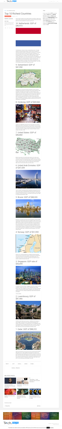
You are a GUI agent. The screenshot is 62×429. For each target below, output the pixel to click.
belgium (9, 22)
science (50, 21)
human (47, 17)
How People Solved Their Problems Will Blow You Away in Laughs (35, 397)
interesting (51, 17)
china (45, 14)
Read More (52, 427)
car (43, 14)
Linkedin (25, 363)
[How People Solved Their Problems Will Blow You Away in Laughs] (35, 392)
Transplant (44, 24)
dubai (52, 14)
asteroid (47, 13)
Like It (13, 363)
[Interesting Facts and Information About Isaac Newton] (23, 392)
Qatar (10, 23)
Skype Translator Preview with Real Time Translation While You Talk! (45, 415)
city (46, 14)
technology (54, 23)
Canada (56, 13)
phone (55, 20)
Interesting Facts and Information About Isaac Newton (21, 397)
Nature (49, 20)
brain (52, 13)
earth (54, 14)
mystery (44, 20)
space (49, 23)
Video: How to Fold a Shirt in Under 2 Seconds (16, 414)
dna (50, 14)
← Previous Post (7, 405)
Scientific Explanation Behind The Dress (7, 414)
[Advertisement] (31, 5)
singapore (8, 24)
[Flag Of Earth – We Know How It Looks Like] (23, 381)
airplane (45, 13)
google (55, 16)
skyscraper (53, 21)
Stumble (32, 363)
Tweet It (7, 363)
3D (43, 13)
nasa (47, 20)
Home (5, 10)
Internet (55, 17)
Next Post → (39, 405)
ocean (53, 20)
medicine (49, 18)
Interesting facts (8, 16)
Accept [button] (48, 427)
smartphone (44, 23)
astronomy (49, 13)
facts (52, 16)
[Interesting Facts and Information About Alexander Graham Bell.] (10, 381)
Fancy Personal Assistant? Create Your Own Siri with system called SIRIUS (26, 415)
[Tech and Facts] (11, 1)
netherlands (6, 23)
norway (8, 23)
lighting (44, 18)
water (48, 24)
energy (48, 16)
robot (47, 21)
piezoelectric (44, 21)
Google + (19, 363)
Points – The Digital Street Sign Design (35, 414)
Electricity (44, 16)
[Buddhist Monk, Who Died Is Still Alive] (10, 392)
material (46, 18)
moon (52, 18)
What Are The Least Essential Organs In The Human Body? (53, 414)
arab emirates (6, 22)
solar (47, 23)
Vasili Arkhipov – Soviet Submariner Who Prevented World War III (34, 380)
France (13, 22)
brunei (11, 22)
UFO (46, 24)
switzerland (10, 24)
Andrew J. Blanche (9, 18)
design (48, 14)
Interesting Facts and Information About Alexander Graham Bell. (10, 386)
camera (54, 13)
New (51, 20)
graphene (44, 17)
